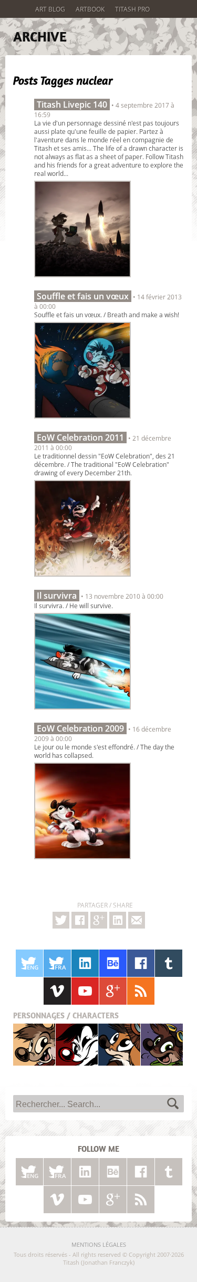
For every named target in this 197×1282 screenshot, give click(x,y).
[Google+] (98, 920)
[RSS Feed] (140, 991)
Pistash (77, 1044)
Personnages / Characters (66, 1015)
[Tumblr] (168, 963)
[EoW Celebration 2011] (82, 579)
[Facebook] (79, 920)
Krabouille (161, 1044)
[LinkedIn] (85, 963)
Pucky (119, 1044)
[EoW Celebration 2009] (82, 862)
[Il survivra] (82, 712)
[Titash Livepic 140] (82, 280)
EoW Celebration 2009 (80, 728)
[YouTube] (85, 991)
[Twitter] (61, 920)
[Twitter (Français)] (57, 963)
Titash (34, 1044)
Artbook (90, 9)
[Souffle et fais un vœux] (82, 421)
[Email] (136, 920)
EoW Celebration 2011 (80, 437)
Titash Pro (132, 9)
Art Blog (50, 9)
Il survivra (57, 595)
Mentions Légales (98, 1244)
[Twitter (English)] (29, 963)
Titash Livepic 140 (72, 104)
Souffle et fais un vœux (83, 296)
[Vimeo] (57, 991)
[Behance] (113, 963)
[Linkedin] (117, 920)
